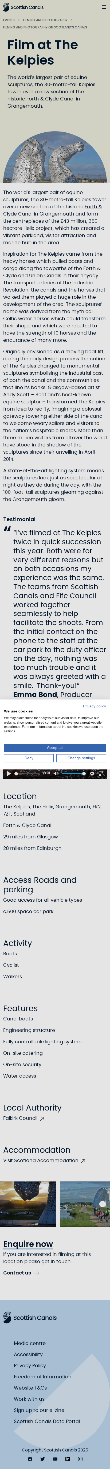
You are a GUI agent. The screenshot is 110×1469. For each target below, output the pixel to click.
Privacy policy (94, 706)
